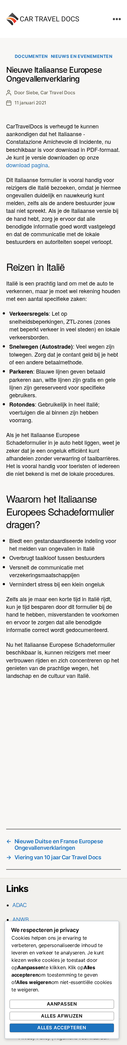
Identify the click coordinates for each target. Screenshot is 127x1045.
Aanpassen (62, 1004)
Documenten (31, 56)
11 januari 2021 (30, 103)
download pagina (27, 165)
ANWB (20, 919)
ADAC (19, 905)
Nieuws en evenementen (82, 56)
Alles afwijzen (61, 1016)
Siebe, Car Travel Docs (50, 92)
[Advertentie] (63, 750)
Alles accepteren (61, 1028)
